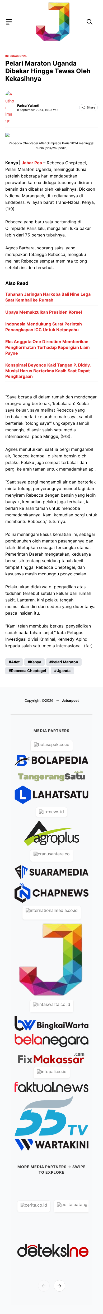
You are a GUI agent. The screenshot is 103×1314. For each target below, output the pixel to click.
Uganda (64, 670)
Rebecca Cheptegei (28, 670)
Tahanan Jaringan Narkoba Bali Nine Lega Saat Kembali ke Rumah (48, 297)
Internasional (16, 56)
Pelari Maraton (65, 662)
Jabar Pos (32, 162)
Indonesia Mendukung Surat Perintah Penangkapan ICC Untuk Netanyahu (43, 326)
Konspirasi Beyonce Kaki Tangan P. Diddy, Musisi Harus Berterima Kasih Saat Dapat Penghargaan (48, 370)
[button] (89, 22)
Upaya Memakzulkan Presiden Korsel (43, 312)
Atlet (15, 662)
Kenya (35, 662)
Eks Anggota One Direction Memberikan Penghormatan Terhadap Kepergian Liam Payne (47, 347)
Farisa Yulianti (28, 105)
